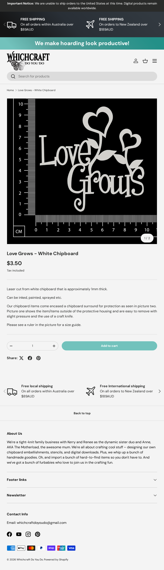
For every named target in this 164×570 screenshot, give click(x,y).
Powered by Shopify (56, 559)
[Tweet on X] (21, 358)
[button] (145, 61)
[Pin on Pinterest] (38, 358)
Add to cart (109, 346)
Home (10, 90)
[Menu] (154, 61)
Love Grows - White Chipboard (37, 90)
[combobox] (82, 76)
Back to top (82, 413)
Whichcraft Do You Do (30, 559)
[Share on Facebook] (30, 358)
